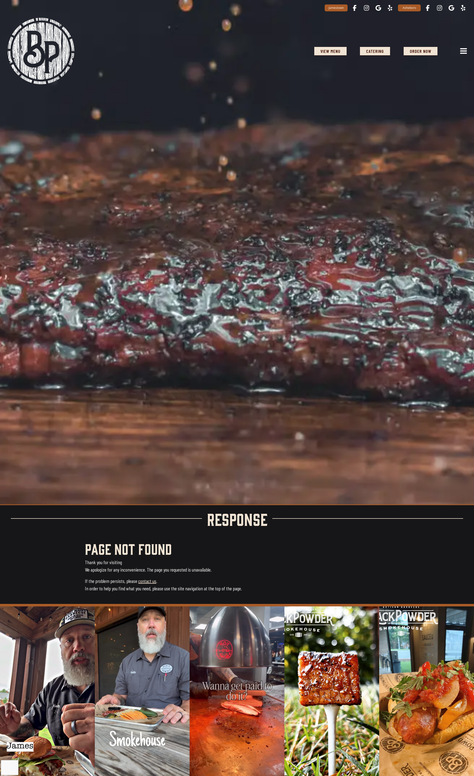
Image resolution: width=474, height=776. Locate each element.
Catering (375, 51)
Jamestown (336, 8)
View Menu (330, 51)
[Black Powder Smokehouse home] (41, 51)
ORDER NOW (420, 51)
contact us (147, 581)
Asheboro (409, 8)
